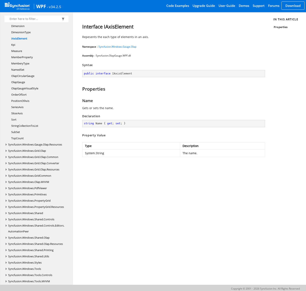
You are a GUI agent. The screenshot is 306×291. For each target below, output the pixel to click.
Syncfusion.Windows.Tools (24, 269)
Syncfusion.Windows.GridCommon (29, 176)
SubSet (15, 132)
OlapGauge (18, 82)
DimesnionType (21, 32)
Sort (13, 119)
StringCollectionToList (24, 126)
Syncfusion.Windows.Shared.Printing (30, 250)
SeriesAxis (17, 107)
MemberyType (20, 63)
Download (293, 6)
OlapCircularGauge (22, 76)
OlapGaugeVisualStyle (24, 88)
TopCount (17, 138)
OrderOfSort (19, 94)
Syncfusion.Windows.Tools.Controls (30, 275)
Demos (244, 6)
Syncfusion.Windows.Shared (25, 213)
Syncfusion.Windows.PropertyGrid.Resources (36, 207)
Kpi (13, 45)
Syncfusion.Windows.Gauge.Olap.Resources (35, 144)
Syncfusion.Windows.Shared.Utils (28, 256)
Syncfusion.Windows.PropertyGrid (29, 200)
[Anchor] (80, 88)
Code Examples (177, 6)
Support (259, 6)
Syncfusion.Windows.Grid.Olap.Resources (33, 169)
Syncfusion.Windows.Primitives (27, 194)
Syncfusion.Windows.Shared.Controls (31, 219)
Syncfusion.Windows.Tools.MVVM (29, 281)
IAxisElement (19, 38)
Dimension (18, 26)
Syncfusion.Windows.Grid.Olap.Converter (33, 163)
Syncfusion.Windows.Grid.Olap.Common (33, 157)
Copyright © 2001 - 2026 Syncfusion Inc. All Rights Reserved (265, 288)
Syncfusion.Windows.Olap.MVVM (28, 182)
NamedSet (17, 70)
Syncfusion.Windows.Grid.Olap (27, 151)
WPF (41, 6)
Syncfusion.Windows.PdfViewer (27, 188)
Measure (16, 51)
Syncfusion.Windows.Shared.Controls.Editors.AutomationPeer (36, 228)
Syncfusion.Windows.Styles (25, 262)
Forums (273, 6)
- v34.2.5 (54, 6)
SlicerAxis (17, 113)
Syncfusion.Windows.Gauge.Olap (117, 46)
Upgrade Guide (204, 6)
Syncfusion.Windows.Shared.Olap (29, 237)
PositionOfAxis (20, 101)
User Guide (227, 6)
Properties (280, 27)
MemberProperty (22, 57)
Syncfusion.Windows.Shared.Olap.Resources (35, 244)
